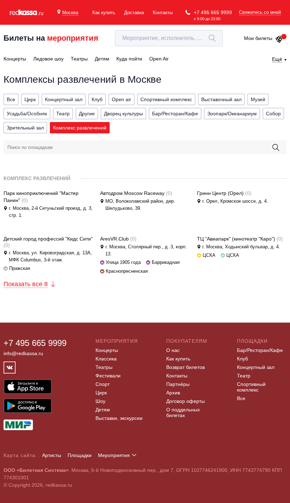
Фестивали (108, 375)
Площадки (80, 455)
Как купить (103, 12)
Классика (106, 359)
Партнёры (178, 384)
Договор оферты (185, 401)
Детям (102, 409)
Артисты (51, 455)
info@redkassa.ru (23, 353)
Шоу (100, 401)
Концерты (106, 350)
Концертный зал (255, 367)
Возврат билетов (185, 367)
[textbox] (169, 38)
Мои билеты (258, 38)
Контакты (163, 12)
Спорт (102, 384)
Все (241, 398)
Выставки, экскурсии (119, 418)
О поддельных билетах (183, 412)
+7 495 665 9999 (213, 12)
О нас (173, 350)
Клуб (242, 359)
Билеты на (51, 38)
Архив (173, 392)
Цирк (101, 392)
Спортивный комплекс (251, 387)
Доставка (134, 12)
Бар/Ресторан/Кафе (260, 350)
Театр (243, 375)
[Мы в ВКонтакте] (10, 368)
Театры (103, 367)
